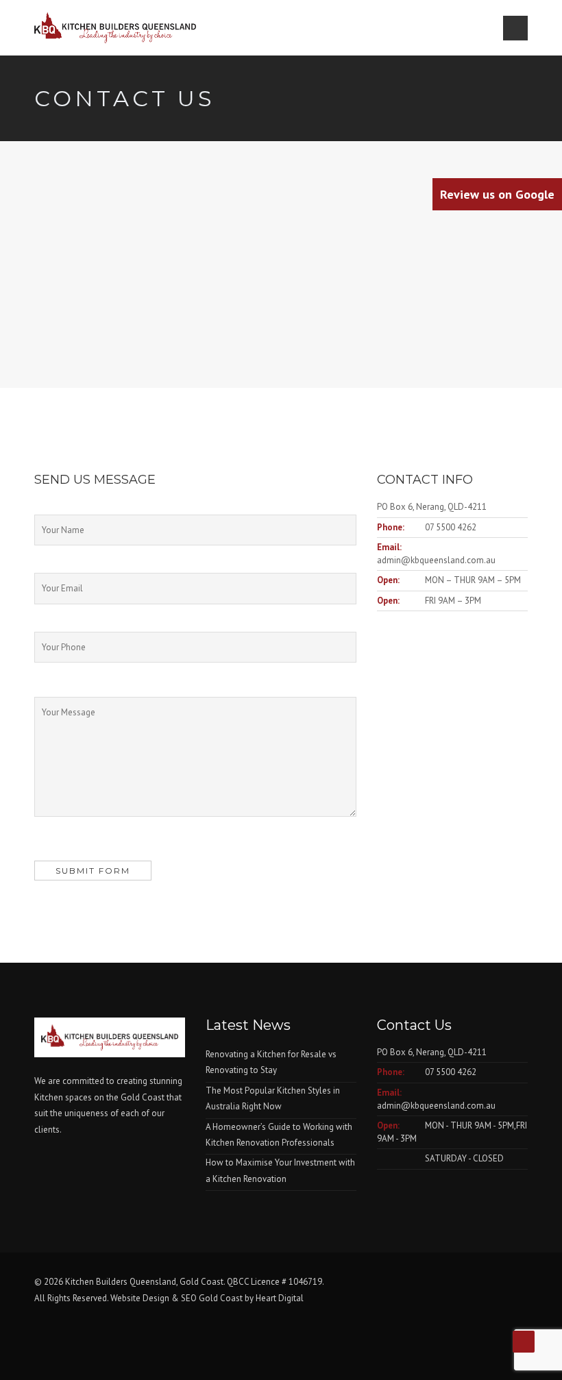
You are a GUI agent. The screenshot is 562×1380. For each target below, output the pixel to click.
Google (497, 194)
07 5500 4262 (450, 527)
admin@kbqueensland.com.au (436, 560)
